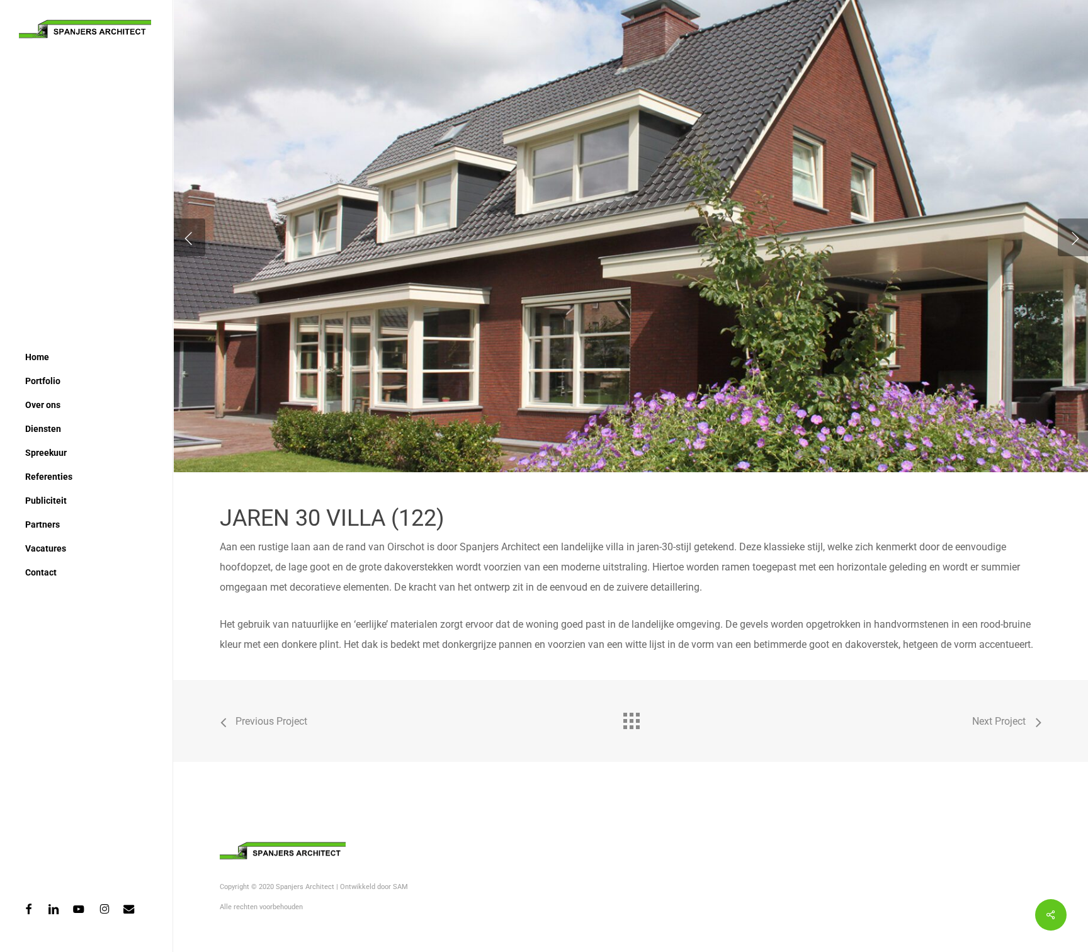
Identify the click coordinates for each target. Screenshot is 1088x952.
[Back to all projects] (630, 717)
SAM (400, 887)
